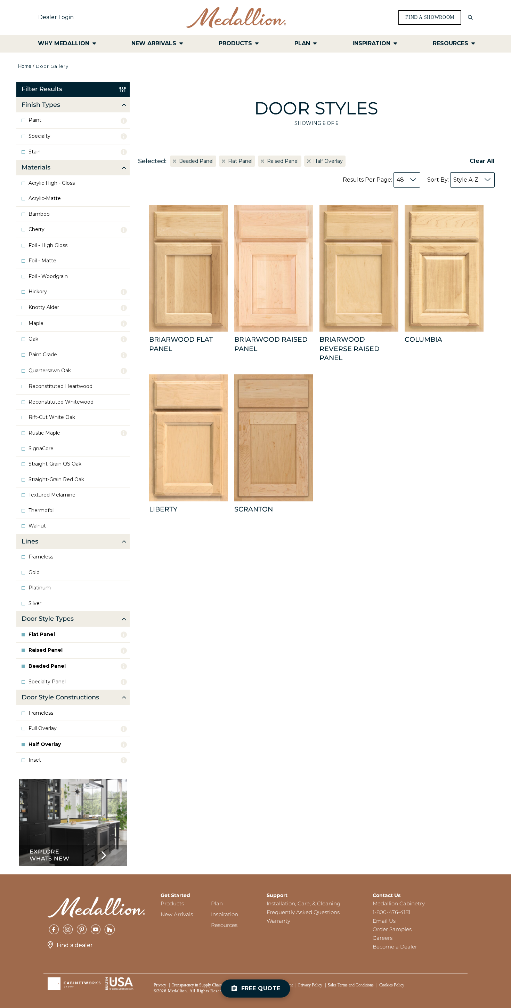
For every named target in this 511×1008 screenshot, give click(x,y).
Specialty (39, 136)
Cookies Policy (391, 985)
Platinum (40, 588)
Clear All (482, 161)
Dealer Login (56, 17)
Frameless (41, 557)
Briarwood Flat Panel (181, 343)
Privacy (160, 985)
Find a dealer (75, 945)
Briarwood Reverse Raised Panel (349, 348)
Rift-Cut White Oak (52, 417)
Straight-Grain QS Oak (55, 464)
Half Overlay (45, 744)
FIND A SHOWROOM (429, 17)
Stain (35, 152)
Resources (224, 925)
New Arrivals (177, 914)
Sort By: (452, 179)
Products (172, 903)
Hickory (38, 292)
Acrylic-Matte (45, 198)
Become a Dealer (395, 946)
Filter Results (42, 89)
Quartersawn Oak (50, 371)
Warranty (278, 921)
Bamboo (39, 214)
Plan (217, 903)
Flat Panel (42, 634)
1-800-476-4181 (391, 912)
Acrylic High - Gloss (52, 183)
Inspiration (224, 914)
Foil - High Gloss (48, 245)
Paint (35, 120)
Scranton (253, 509)
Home (24, 66)
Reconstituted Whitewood (61, 402)
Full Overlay (43, 728)
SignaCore (41, 449)
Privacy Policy (310, 985)
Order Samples (392, 929)
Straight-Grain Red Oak (56, 480)
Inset (35, 760)
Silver (35, 603)
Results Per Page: (373, 179)
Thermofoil (42, 511)
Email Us (384, 921)
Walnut (37, 526)
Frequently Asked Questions (303, 912)
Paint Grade (43, 355)
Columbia (423, 339)
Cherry (36, 229)
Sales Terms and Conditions (351, 985)
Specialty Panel (47, 682)
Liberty (163, 509)
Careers (382, 938)
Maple (36, 323)
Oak (33, 339)
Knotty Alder (44, 307)
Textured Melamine (52, 495)
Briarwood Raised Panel (271, 343)
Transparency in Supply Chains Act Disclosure (210, 985)
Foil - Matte (42, 261)
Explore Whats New (49, 855)
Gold (34, 573)
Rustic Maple (44, 433)
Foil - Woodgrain (48, 276)
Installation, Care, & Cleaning (303, 903)
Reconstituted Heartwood (60, 386)
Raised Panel (46, 650)
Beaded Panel (47, 666)
